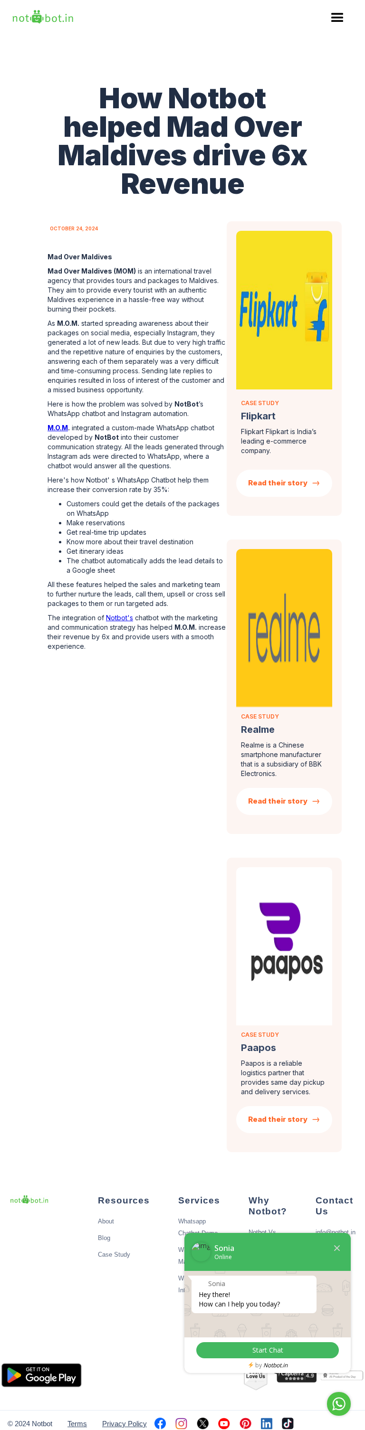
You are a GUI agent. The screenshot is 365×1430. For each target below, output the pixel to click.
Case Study (114, 1254)
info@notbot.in (335, 1232)
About (106, 1221)
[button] (337, 18)
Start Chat (267, 1349)
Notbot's (119, 618)
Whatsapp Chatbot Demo (198, 1227)
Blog (104, 1237)
